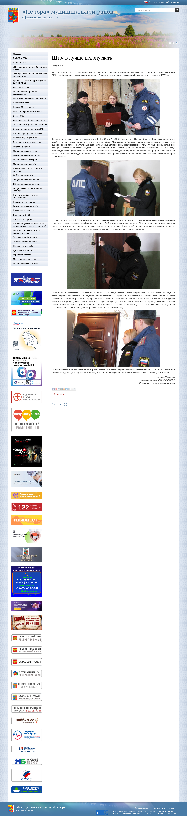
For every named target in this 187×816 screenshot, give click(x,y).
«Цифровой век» (168, 808)
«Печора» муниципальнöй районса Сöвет (30, 68)
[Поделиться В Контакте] (69, 389)
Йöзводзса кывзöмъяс (23, 210)
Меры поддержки (21, 146)
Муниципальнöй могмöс (24, 164)
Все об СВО (19, 116)
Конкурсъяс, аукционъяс (25, 138)
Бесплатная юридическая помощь (29, 98)
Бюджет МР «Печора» (23, 107)
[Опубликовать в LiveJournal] (59, 389)
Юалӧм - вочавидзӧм (23, 246)
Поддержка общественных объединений (26, 196)
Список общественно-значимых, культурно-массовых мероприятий (29, 225)
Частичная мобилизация (25, 237)
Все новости (59, 394)
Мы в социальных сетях (24, 259)
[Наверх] (74, 389)
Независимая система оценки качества (27, 169)
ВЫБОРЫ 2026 (20, 58)
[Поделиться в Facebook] (53, 389)
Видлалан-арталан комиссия (27, 142)
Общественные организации (27, 184)
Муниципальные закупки (25, 151)
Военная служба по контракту (27, 111)
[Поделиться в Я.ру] (72, 389)
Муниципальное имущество (26, 155)
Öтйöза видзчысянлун (23, 175)
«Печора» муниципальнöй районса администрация (30, 75)
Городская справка (22, 255)
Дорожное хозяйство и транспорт (29, 120)
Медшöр (17, 54)
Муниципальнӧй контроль (25, 160)
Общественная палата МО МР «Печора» (28, 189)
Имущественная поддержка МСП (29, 129)
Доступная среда (21, 87)
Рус (150, 2)
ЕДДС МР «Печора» (22, 250)
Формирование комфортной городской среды (26, 231)
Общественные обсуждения (26, 179)
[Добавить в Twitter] (66, 389)
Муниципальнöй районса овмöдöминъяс (25, 92)
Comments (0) (59, 404)
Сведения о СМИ (21, 215)
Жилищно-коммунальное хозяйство (30, 124)
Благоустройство (21, 102)
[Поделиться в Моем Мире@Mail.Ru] (61, 389)
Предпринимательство (24, 202)
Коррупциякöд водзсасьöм (25, 206)
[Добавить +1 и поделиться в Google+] (56, 389)
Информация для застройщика (28, 133)
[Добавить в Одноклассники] (64, 389)
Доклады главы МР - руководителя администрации (29, 81)
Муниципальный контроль (25, 263)
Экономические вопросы (25, 241)
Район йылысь (20, 62)
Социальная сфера (22, 219)
